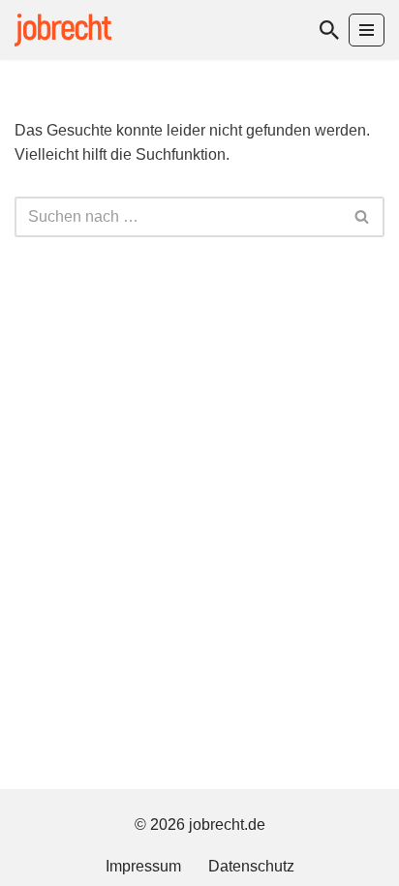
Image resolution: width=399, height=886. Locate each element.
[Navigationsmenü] (366, 30)
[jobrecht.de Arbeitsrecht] (63, 30)
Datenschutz (251, 865)
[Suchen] (329, 30)
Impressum (143, 865)
